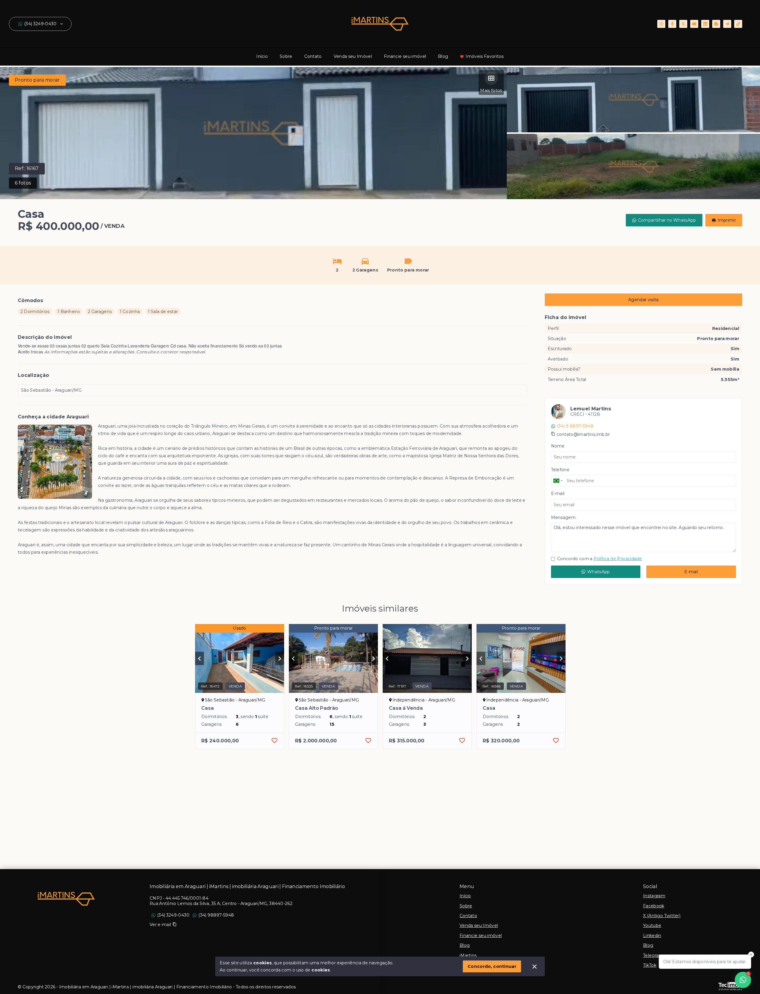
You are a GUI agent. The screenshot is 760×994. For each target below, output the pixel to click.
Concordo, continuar (492, 966)
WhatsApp (598, 571)
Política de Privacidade (617, 558)
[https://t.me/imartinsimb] (727, 24)
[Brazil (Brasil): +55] (558, 480)
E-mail (691, 571)
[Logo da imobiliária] (66, 899)
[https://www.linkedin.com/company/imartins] (705, 24)
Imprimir (727, 220)
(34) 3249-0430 (40, 23)
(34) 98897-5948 (216, 915)
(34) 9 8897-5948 (575, 426)
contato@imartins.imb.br (583, 434)
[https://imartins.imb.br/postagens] (716, 24)
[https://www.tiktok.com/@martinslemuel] (738, 24)
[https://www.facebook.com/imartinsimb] (672, 24)
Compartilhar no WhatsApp (667, 220)
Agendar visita (643, 299)
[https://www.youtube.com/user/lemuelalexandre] (694, 24)
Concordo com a (599, 558)
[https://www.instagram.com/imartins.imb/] (661, 24)
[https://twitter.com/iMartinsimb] (683, 24)
